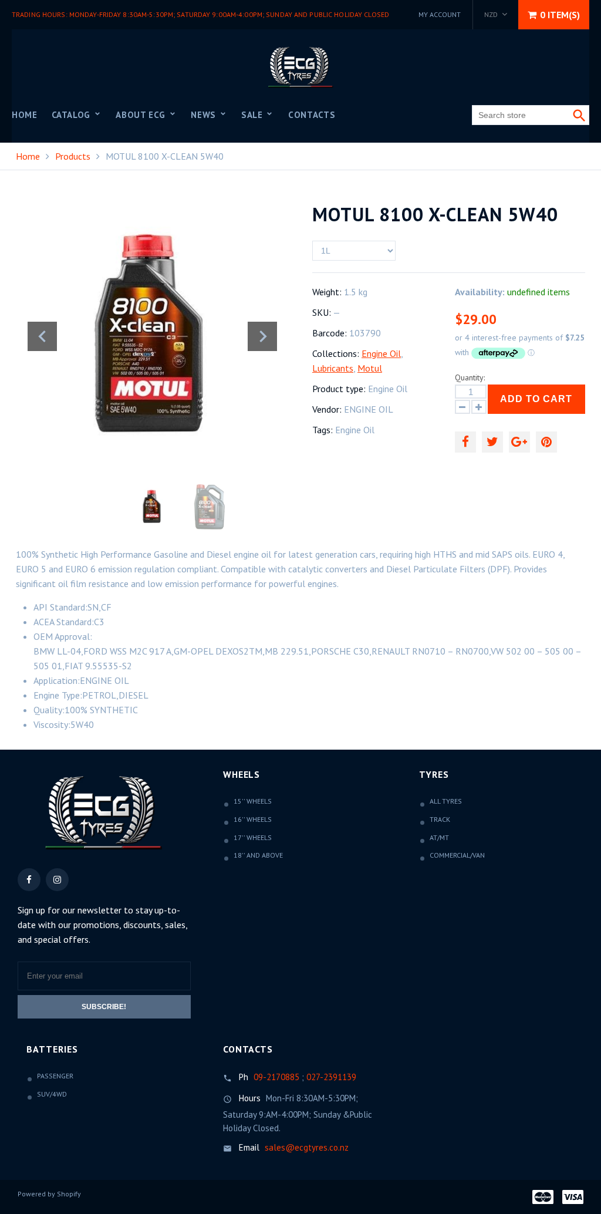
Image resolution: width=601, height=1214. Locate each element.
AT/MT (439, 837)
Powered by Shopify (49, 1193)
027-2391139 (331, 1077)
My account (439, 14)
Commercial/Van (457, 855)
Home (25, 114)
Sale (253, 114)
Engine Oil (381, 353)
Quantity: (470, 377)
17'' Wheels (253, 837)
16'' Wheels (253, 819)
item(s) (560, 15)
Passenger (55, 1075)
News (204, 114)
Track (440, 819)
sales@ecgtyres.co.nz (307, 1147)
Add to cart (536, 399)
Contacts (311, 114)
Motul (369, 368)
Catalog (72, 114)
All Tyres (446, 801)
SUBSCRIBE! (104, 1007)
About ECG (142, 114)
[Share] (465, 442)
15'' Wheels (253, 801)
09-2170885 (276, 1077)
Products (72, 156)
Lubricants (332, 368)
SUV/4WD (52, 1094)
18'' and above (258, 855)
